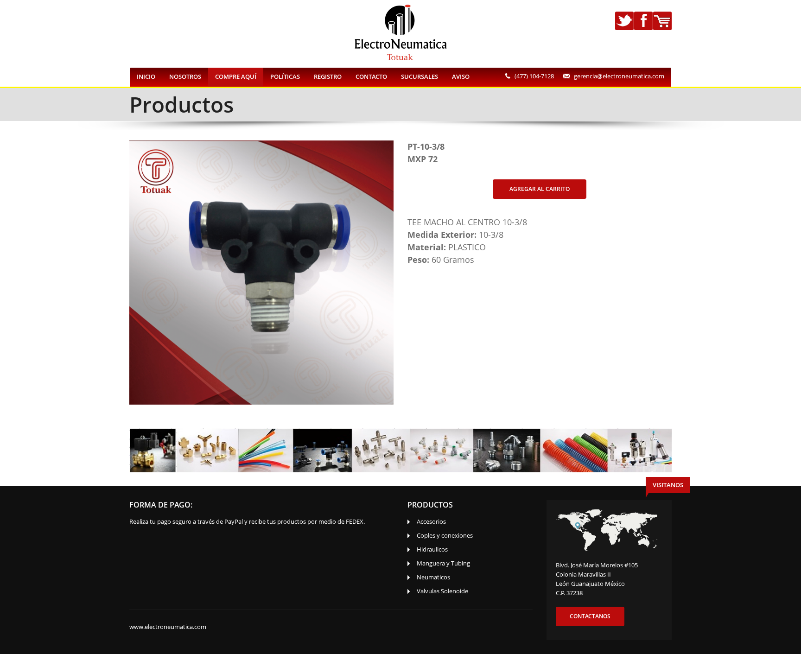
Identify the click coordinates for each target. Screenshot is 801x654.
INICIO (146, 76)
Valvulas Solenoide (442, 591)
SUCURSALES (419, 76)
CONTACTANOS (590, 616)
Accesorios (431, 521)
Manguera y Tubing (443, 563)
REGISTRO (328, 76)
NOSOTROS (185, 76)
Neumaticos (433, 577)
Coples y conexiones (445, 535)
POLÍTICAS (285, 76)
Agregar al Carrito (539, 189)
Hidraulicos (432, 549)
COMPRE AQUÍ (235, 76)
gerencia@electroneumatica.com (619, 76)
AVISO (461, 76)
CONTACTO (371, 76)
